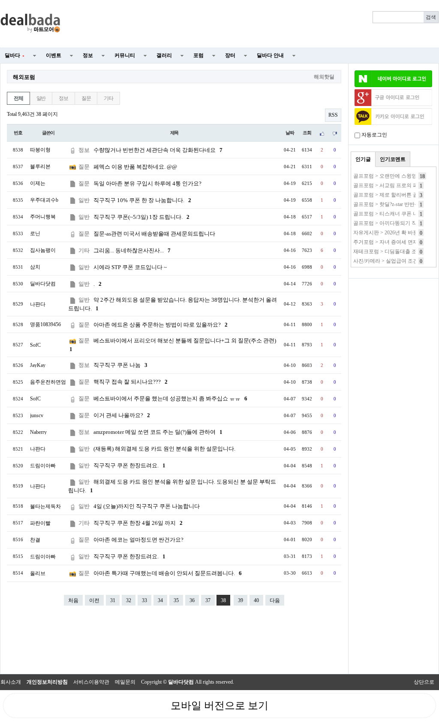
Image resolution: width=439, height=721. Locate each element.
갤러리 (164, 55)
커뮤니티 (124, 55)
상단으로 (424, 682)
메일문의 (125, 682)
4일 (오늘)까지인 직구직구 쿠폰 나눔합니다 (146, 506)
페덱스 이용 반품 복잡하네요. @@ (135, 167)
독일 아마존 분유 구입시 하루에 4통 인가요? (147, 183)
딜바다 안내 (270, 55)
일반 (41, 98)
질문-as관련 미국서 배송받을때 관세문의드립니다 (154, 233)
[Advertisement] (254, 24)
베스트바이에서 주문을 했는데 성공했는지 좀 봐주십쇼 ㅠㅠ (170, 398)
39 (240, 600)
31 (112, 600)
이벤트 (53, 55)
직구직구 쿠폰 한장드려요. (129, 465)
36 (192, 600)
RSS (333, 115)
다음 (275, 600)
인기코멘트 (393, 159)
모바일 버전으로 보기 (219, 705)
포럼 (198, 55)
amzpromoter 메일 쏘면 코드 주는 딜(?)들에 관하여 (158, 432)
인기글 (363, 159)
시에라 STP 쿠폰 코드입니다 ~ (130, 267)
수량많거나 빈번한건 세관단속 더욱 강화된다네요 (158, 150)
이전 (94, 600)
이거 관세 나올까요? (121, 415)
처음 (73, 600)
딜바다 (14, 55)
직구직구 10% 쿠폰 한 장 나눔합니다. (142, 200)
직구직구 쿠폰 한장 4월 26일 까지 (138, 523)
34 (160, 600)
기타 (108, 98)
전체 (18, 98)
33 (144, 600)
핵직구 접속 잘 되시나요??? (130, 382)
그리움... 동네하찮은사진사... (132, 250)
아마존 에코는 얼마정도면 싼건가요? (138, 539)
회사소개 (10, 682)
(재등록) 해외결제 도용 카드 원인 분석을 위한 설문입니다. (164, 448)
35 (176, 600)
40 (256, 600)
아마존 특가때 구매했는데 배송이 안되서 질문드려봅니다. (167, 573)
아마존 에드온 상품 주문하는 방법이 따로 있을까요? (160, 324)
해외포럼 (24, 77)
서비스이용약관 (91, 682)
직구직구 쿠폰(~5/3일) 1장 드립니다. (141, 217)
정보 (88, 55)
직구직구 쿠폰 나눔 (120, 365)
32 (128, 600)
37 (207, 600)
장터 (230, 55)
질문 (86, 98)
